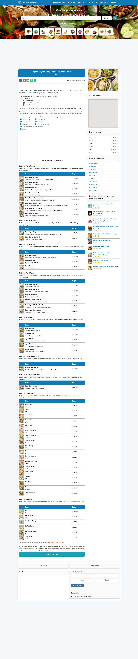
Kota (82, 2)
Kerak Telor (92, 169)
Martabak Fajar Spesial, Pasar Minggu (105, 234)
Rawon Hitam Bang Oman (101, 246)
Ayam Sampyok (93, 190)
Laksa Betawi (93, 181)
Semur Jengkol (93, 163)
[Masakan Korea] (72, 31)
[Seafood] (94, 31)
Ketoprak (91, 178)
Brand (91, 2)
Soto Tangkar (93, 184)
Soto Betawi (92, 166)
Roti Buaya (92, 175)
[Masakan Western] (28, 31)
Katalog (72, 2)
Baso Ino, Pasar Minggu (101, 260)
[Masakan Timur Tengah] (109, 31)
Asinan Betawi (93, 172)
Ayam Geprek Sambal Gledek (102, 240)
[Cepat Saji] (43, 31)
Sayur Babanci (93, 187)
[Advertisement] (69, 54)
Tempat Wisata (102, 2)
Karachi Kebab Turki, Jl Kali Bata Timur (105, 266)
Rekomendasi (60, 2)
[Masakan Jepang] (65, 31)
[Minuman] (80, 31)
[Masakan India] (50, 31)
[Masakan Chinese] (36, 31)
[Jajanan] (58, 31)
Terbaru (115, 2)
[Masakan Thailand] (102, 31)
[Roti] (87, 31)
